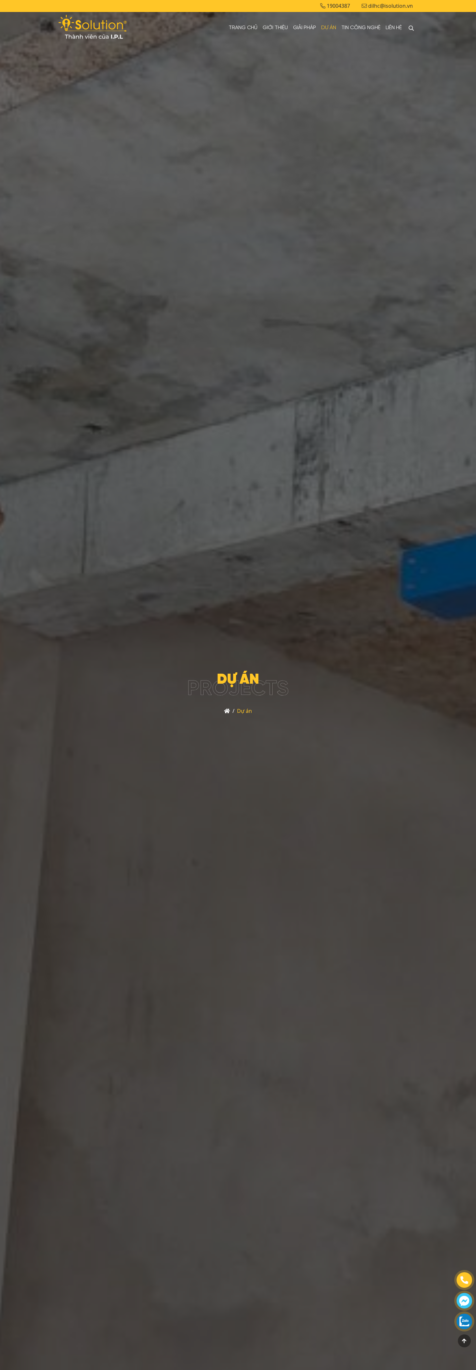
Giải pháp (304, 27)
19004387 (337, 5)
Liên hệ (394, 27)
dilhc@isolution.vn (390, 5)
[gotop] (464, 1340)
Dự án (328, 27)
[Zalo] (464, 1321)
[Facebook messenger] (464, 1300)
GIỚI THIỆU (275, 27)
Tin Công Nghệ (360, 27)
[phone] (464, 1280)
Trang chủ (243, 27)
